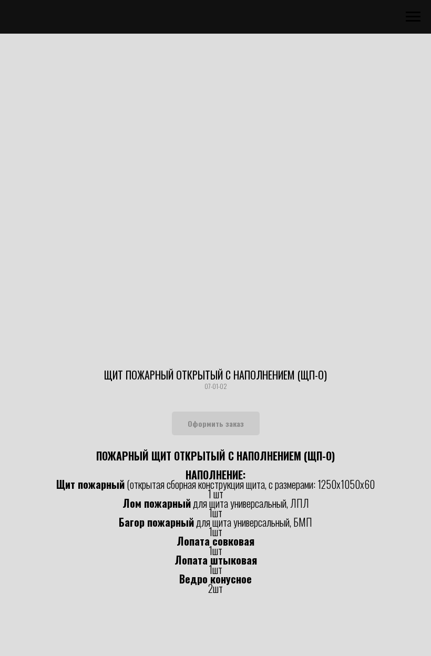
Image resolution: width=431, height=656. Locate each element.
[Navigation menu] (413, 17)
